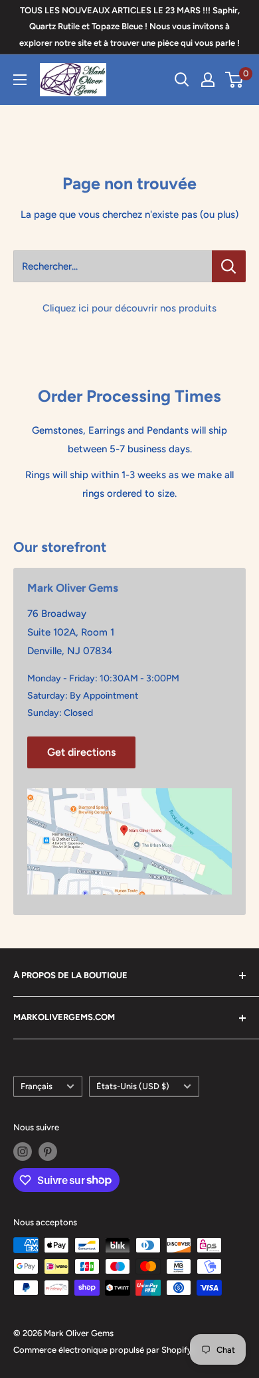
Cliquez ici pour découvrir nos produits (129, 308)
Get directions (81, 752)
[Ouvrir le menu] (20, 79)
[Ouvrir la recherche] (182, 79)
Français (36, 1086)
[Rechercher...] (229, 266)
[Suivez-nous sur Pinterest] (48, 1151)
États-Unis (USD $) (132, 1086)
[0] (234, 80)
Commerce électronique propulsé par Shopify (102, 1350)
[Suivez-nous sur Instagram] (22, 1151)
